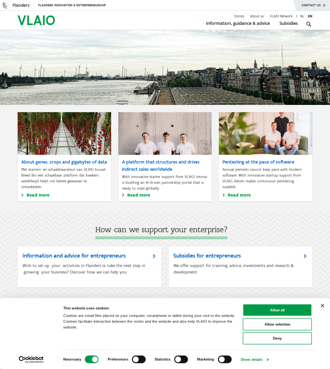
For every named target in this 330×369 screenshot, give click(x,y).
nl (302, 16)
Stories (239, 16)
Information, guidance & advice (238, 23)
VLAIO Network (281, 16)
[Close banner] (322, 305)
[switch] (139, 359)
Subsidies (289, 23)
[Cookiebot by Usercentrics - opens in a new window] (31, 359)
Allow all (277, 310)
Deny (277, 338)
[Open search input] (308, 24)
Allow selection (277, 324)
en (310, 16)
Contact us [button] (311, 5)
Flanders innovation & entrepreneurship (72, 5)
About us (257, 16)
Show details (252, 359)
